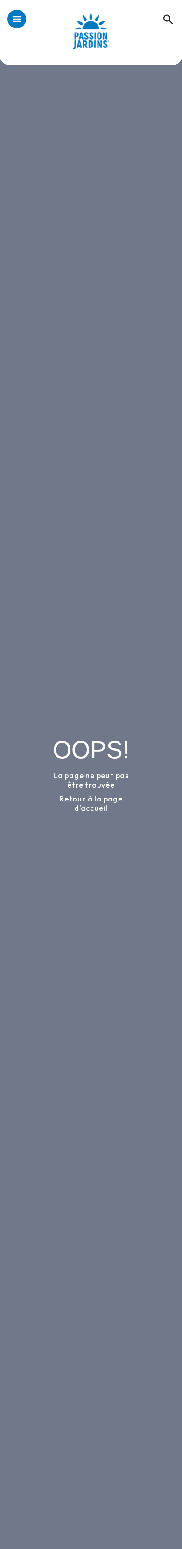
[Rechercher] (163, 9)
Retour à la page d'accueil (91, 803)
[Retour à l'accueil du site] (91, 36)
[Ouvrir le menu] (17, 19)
